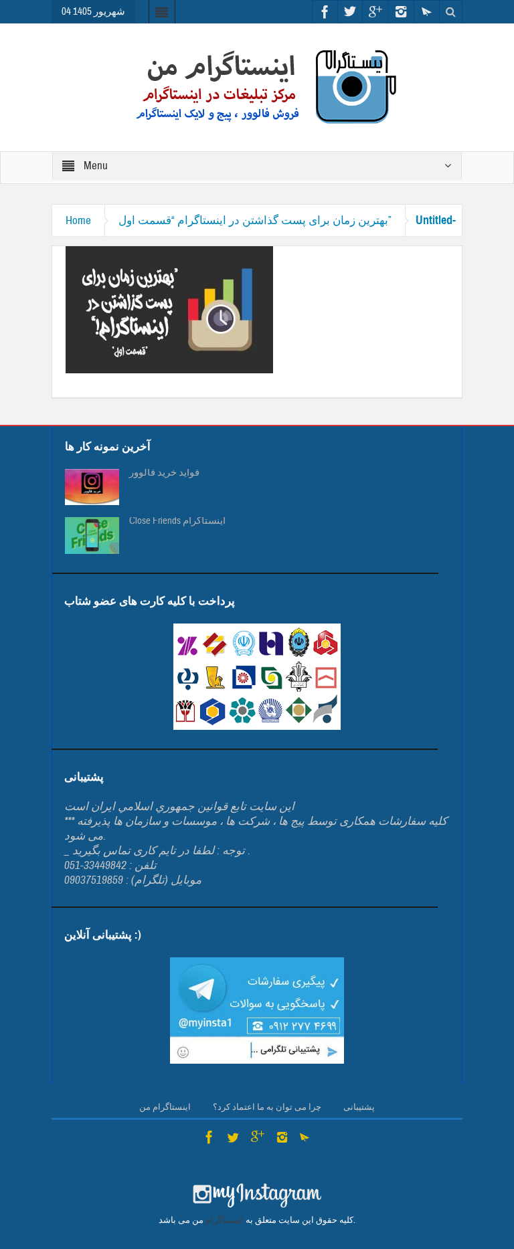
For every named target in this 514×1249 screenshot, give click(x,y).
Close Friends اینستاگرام (177, 521)
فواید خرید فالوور (164, 473)
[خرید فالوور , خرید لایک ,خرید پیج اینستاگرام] (257, 86)
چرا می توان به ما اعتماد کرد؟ (267, 1107)
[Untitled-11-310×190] (169, 308)
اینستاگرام (224, 1220)
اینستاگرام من (165, 1107)
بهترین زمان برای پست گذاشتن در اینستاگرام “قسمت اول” (255, 220)
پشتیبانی (359, 1107)
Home (78, 220)
